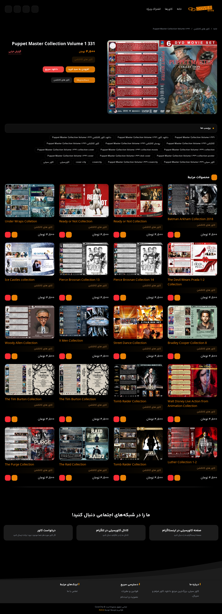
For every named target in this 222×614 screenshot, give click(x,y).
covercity (97, 162)
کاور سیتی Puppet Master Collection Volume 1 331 (189, 162)
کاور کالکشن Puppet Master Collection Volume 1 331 (73, 143)
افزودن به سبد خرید (78, 69)
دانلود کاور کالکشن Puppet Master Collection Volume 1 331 (81, 137)
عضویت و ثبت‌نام (129, 597)
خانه (179, 9)
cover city (81, 162)
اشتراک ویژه (153, 9)
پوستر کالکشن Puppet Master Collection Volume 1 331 (133, 143)
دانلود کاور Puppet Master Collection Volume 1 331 (143, 137)
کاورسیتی (64, 162)
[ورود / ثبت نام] (34, 9)
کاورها (169, 9)
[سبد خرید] (17, 9)
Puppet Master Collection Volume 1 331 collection (189, 150)
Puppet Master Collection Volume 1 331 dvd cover (125, 156)
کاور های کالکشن (202, 29)
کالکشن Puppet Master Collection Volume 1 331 (191, 143)
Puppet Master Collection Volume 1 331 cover (70, 156)
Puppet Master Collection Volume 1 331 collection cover (65, 150)
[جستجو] (8, 9)
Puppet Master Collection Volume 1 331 (195, 137)
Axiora (101, 610)
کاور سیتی (48, 162)
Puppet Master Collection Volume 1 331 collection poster (186, 156)
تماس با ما (72, 591)
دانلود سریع (51, 69)
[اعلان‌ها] (26, 9)
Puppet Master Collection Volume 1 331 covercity (133, 162)
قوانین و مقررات (129, 591)
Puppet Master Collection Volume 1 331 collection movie (129, 150)
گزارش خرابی (15, 52)
